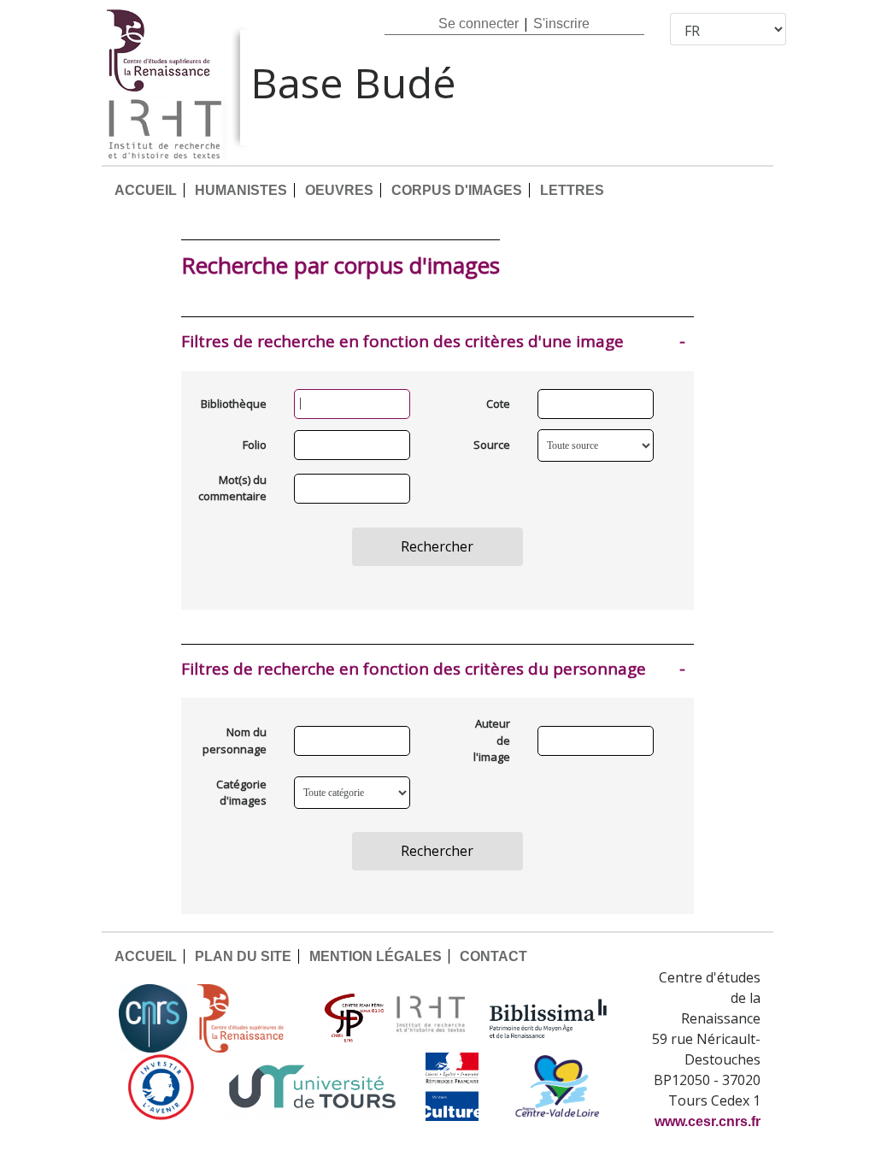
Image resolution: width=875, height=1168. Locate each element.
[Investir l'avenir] (161, 1087)
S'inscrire (561, 23)
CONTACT (493, 956)
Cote (498, 403)
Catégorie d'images (241, 792)
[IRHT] (430, 1018)
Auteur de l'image (491, 740)
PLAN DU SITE (243, 956)
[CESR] (252, 1018)
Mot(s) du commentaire (237, 488)
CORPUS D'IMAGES (456, 190)
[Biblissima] (548, 1018)
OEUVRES (339, 190)
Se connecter (478, 23)
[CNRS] (153, 1018)
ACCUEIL (146, 190)
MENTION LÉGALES (375, 956)
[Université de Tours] (312, 1087)
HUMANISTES (241, 190)
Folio (255, 444)
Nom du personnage (237, 740)
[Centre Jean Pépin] (352, 1018)
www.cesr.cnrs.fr (707, 1121)
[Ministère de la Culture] (452, 1087)
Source (491, 444)
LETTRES (572, 190)
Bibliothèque (237, 403)
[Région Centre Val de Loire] (557, 1087)
